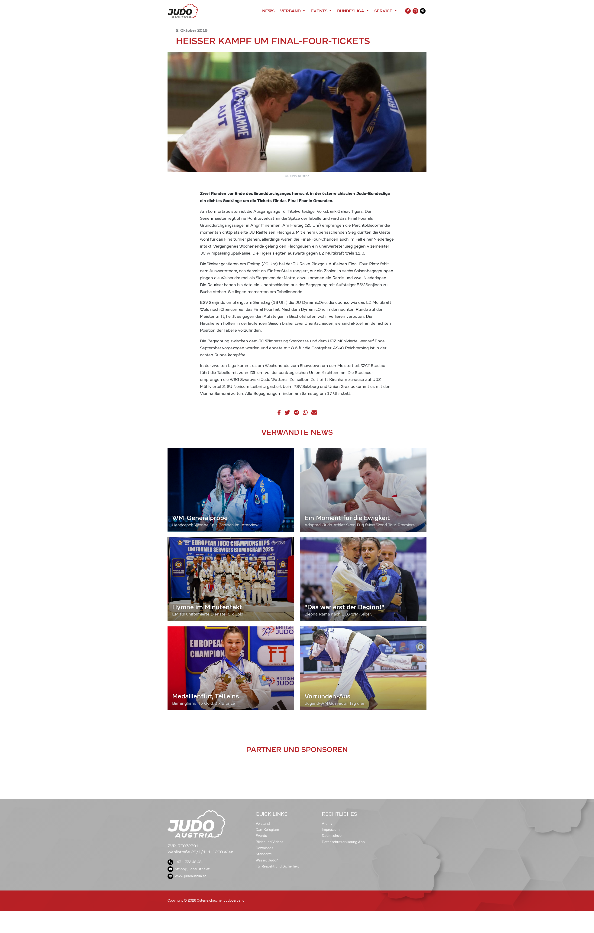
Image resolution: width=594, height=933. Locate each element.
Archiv (327, 824)
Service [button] (384, 10)
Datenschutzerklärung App (343, 842)
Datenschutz (332, 836)
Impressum (331, 830)
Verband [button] (291, 10)
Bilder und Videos (269, 842)
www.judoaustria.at (190, 876)
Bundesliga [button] (351, 10)
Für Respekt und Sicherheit (277, 866)
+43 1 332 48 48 (188, 862)
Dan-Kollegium (267, 830)
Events (261, 836)
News (268, 10)
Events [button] (319, 10)
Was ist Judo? (267, 860)
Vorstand (263, 824)
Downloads (264, 848)
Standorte (264, 854)
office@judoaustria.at (192, 869)
